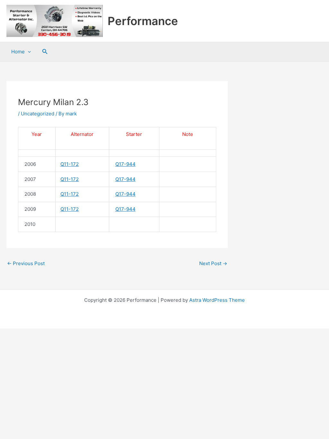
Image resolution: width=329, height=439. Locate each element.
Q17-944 (125, 164)
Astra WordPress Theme (217, 300)
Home (18, 52)
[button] (45, 52)
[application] (28, 51)
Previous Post (26, 263)
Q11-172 (69, 164)
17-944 (127, 179)
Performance (143, 21)
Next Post (213, 263)
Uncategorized (37, 114)
